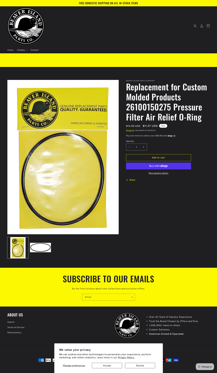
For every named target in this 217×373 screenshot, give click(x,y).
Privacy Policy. (126, 357)
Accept (107, 365)
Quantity (130, 141)
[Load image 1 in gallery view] (17, 247)
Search (11, 322)
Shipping (130, 130)
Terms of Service (16, 327)
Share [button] (132, 180)
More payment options (158, 173)
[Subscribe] (131, 297)
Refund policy (14, 332)
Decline (140, 365)
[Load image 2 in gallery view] (40, 247)
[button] (22, 50)
